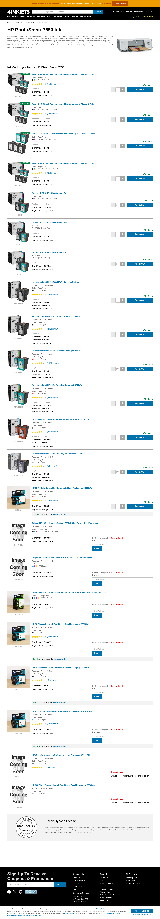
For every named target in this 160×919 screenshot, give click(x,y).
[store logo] (18, 12)
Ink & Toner (16, 22)
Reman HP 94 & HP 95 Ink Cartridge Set (49, 223)
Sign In (146, 12)
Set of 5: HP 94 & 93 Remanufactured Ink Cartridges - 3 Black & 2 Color (63, 134)
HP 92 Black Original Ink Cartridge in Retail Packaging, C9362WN (60, 624)
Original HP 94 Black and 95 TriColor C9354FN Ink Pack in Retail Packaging (65, 523)
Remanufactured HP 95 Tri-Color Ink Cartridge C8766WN (57, 385)
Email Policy (77, 886)
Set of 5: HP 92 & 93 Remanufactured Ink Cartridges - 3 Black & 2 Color (63, 74)
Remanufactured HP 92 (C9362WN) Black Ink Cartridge (56, 282)
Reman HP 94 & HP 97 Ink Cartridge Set (49, 252)
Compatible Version (59, 514)
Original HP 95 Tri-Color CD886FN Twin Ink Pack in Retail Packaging (62, 558)
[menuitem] (8, 17)
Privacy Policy (105, 892)
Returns (102, 886)
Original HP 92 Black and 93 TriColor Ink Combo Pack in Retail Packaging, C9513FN (69, 592)
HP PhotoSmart (29, 22)
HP (22, 22)
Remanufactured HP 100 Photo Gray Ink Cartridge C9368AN (58, 454)
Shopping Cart (131, 878)
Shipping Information (107, 883)
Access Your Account (133, 883)
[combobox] (67, 12)
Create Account (134, 12)
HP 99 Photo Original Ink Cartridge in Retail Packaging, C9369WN (61, 755)
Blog (74, 889)
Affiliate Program (79, 880)
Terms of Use (104, 901)
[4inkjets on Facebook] (9, 892)
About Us (76, 878)
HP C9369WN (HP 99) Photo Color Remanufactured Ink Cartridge (60, 419)
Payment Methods (106, 889)
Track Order (119, 12)
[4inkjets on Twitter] (15, 892)
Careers (76, 883)
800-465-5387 (148, 17)
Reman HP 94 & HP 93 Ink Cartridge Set (49, 193)
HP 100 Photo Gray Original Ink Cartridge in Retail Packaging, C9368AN (63, 785)
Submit (97, 549)
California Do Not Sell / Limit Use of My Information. (24, 916)
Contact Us (104, 878)
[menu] (80, 17)
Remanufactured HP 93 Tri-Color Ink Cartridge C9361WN (57, 351)
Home (9, 22)
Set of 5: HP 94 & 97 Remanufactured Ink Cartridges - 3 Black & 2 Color (63, 163)
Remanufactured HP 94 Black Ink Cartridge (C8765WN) (56, 316)
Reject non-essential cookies (142, 914)
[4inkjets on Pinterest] (20, 892)
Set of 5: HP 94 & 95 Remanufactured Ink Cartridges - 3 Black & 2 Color (63, 104)
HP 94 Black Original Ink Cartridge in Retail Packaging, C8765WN (60, 668)
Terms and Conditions (114, 913)
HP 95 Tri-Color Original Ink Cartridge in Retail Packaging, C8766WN (62, 711)
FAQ (137, 17)
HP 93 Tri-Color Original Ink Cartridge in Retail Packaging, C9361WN (62, 488)
